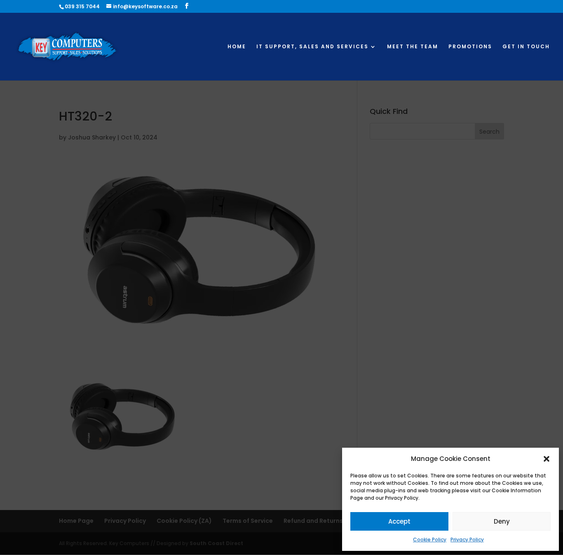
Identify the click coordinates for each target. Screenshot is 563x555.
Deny (502, 521)
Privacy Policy (467, 539)
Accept (399, 521)
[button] (546, 459)
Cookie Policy (429, 539)
